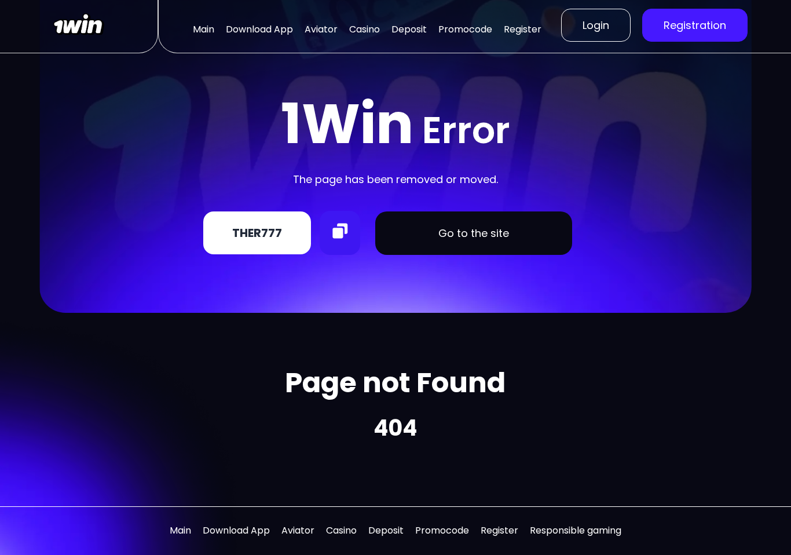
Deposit (409, 29)
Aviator (321, 29)
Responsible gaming (575, 530)
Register (522, 29)
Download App (259, 29)
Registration (695, 25)
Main (203, 29)
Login (596, 25)
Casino (364, 29)
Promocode (465, 29)
